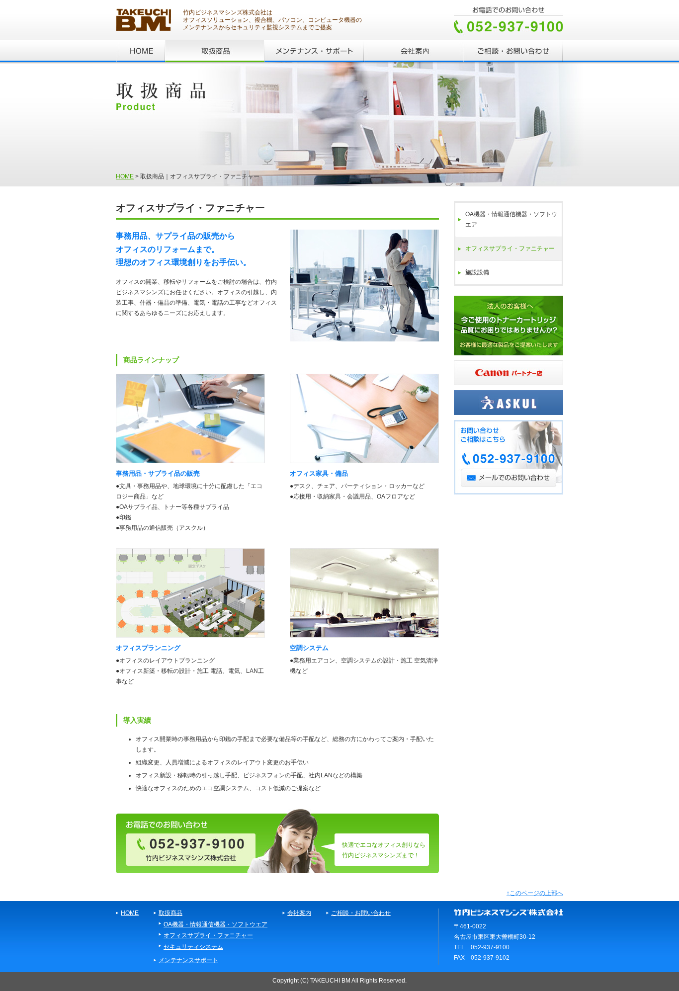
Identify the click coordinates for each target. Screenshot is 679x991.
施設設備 (477, 272)
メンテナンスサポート (188, 960)
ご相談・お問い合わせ (361, 912)
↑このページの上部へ (535, 893)
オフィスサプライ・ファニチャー (510, 248)
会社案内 (299, 912)
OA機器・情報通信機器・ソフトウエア (511, 219)
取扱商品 (170, 912)
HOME (125, 176)
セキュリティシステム (193, 946)
